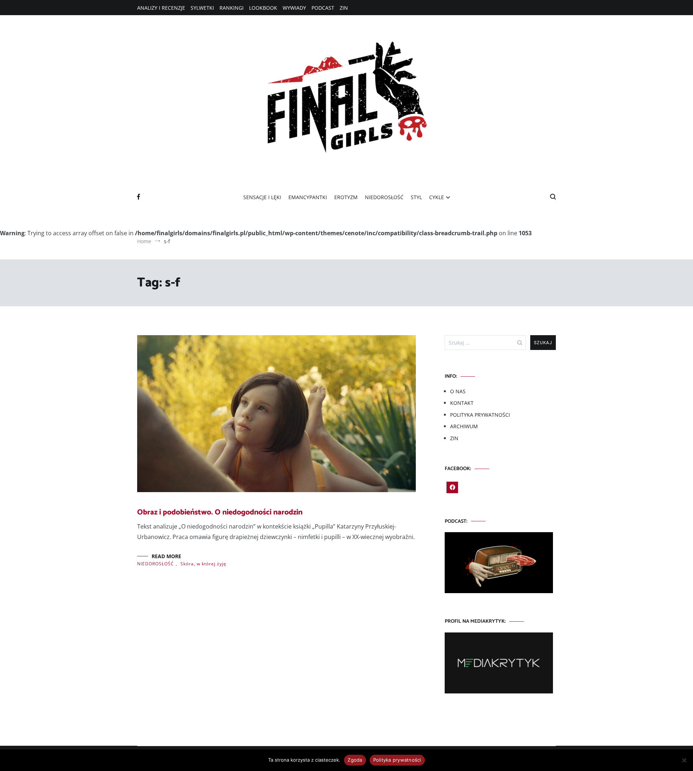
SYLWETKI (202, 7)
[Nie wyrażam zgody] (684, 760)
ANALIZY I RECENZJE (161, 7)
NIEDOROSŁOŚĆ (384, 197)
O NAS (458, 391)
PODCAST (322, 7)
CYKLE (436, 197)
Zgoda (355, 760)
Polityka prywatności (397, 760)
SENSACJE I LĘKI (262, 197)
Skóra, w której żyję (203, 564)
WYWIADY (294, 7)
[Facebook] (452, 487)
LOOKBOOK (263, 7)
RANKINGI (231, 7)
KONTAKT (462, 402)
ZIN (344, 7)
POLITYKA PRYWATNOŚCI (480, 414)
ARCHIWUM (464, 426)
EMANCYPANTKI (307, 197)
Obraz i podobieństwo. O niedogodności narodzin (219, 512)
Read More (166, 556)
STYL (416, 197)
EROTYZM (346, 197)
